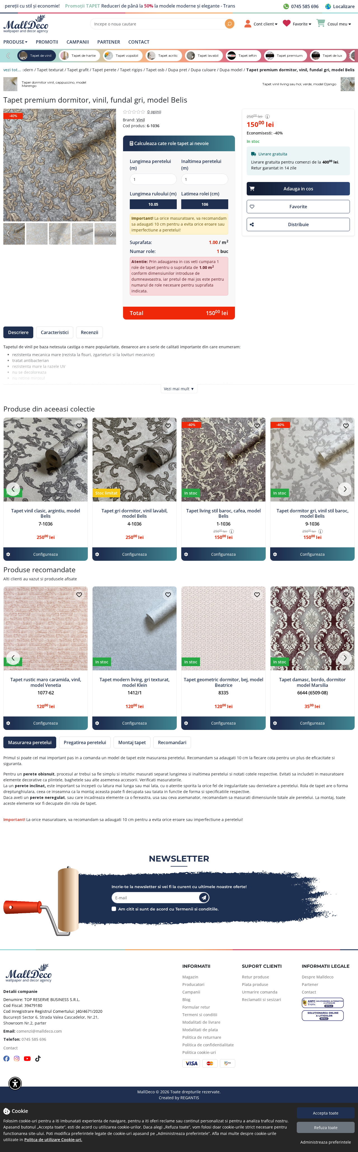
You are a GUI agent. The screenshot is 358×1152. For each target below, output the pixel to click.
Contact (138, 42)
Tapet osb (155, 69)
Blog (186, 999)
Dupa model (231, 69)
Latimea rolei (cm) (200, 194)
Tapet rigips (131, 69)
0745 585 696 (34, 1039)
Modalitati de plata (200, 1029)
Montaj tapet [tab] (132, 742)
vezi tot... (12, 69)
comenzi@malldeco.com (39, 1031)
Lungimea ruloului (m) (153, 194)
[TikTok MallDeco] (38, 1059)
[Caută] (229, 23)
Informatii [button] (196, 966)
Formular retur (196, 1007)
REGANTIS (189, 1097)
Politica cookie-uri (199, 1052)
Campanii (78, 42)
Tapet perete (104, 69)
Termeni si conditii (199, 1014)
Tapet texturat (50, 69)
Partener (108, 42)
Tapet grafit (78, 69)
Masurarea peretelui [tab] (29, 742)
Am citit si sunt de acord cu (146, 909)
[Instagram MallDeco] (16, 1059)
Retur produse (255, 977)
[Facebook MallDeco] (6, 1059)
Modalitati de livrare (201, 1022)
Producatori (193, 984)
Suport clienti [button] (262, 966)
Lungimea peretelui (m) (150, 164)
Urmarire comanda (259, 992)
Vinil (140, 119)
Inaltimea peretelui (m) (201, 164)
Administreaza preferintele (325, 1142)
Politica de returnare (201, 1037)
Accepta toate (325, 1113)
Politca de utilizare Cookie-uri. (53, 1139)
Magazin (190, 977)
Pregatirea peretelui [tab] (85, 742)
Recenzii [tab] (89, 332)
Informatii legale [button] (326, 966)
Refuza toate (326, 1127)
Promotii (47, 42)
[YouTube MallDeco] (27, 1059)
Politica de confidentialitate (208, 1044)
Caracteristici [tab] (55, 332)
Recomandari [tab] (172, 742)
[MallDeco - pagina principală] (25, 24)
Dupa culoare (203, 69)
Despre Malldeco (317, 977)
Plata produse (255, 984)
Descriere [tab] (18, 332)
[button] (340, 6)
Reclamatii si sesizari (261, 999)
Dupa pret (177, 69)
